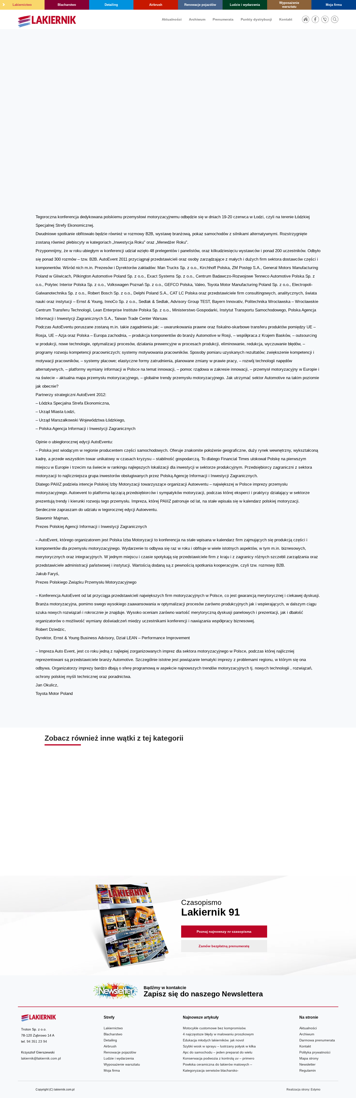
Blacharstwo (67, 5)
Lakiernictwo (22, 5)
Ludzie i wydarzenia (245, 5)
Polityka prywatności (314, 1052)
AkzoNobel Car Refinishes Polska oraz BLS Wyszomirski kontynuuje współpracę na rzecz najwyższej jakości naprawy (87, 832)
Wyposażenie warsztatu (289, 4)
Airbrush (155, 5)
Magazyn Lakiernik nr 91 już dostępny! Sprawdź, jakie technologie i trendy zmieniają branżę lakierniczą (177, 832)
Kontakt (285, 19)
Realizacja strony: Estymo (303, 1089)
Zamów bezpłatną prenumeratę (224, 946)
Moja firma (334, 5)
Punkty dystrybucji (256, 19)
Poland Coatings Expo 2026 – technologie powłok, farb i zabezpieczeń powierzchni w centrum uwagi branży (268, 832)
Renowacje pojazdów (200, 5)
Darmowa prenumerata (317, 1040)
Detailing (111, 5)
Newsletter (178, 990)
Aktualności (172, 19)
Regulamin (307, 1070)
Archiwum (197, 19)
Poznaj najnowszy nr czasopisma (224, 931)
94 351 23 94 (37, 1041)
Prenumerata (223, 19)
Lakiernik (262, 129)
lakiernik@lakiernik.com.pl (41, 1058)
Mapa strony (308, 1058)
